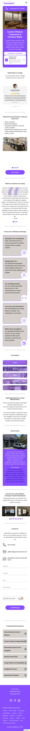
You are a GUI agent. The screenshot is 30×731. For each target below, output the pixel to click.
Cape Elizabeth (19, 471)
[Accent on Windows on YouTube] (19, 700)
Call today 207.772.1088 (17, 8)
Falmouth (8, 473)
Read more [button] (15, 102)
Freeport (9, 477)
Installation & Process (10, 669)
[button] (12, 168)
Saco (7, 481)
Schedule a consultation (15, 53)
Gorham (14, 473)
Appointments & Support (11, 675)
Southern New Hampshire (17, 481)
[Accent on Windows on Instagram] (11, 700)
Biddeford (7, 475)
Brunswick (22, 475)
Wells (20, 477)
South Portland (17, 469)
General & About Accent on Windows (12, 633)
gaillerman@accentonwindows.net (17, 552)
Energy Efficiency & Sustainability (14, 663)
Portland (9, 469)
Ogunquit (8, 479)
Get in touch (15, 172)
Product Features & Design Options (14, 641)
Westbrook (21, 473)
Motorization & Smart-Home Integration (12, 649)
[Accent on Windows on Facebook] (15, 700)
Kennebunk (14, 475)
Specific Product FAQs (11, 657)
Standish (15, 477)
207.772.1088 (11, 545)
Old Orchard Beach (17, 479)
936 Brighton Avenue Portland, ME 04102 (17, 559)
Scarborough (10, 471)
